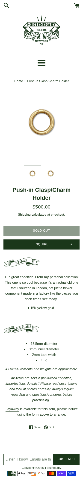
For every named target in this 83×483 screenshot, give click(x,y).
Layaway (12, 409)
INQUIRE (42, 244)
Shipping (24, 214)
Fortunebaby (53, 467)
